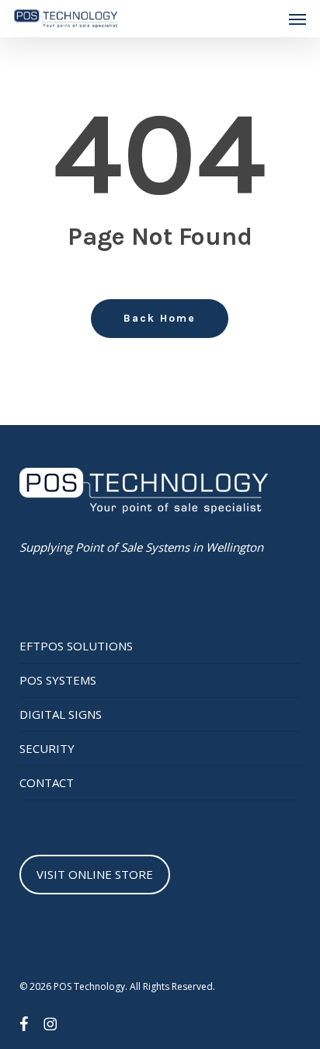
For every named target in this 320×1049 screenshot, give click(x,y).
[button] (297, 18)
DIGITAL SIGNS (60, 714)
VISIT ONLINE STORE (95, 874)
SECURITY (47, 748)
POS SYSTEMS (57, 680)
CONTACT (46, 782)
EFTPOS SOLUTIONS (76, 645)
